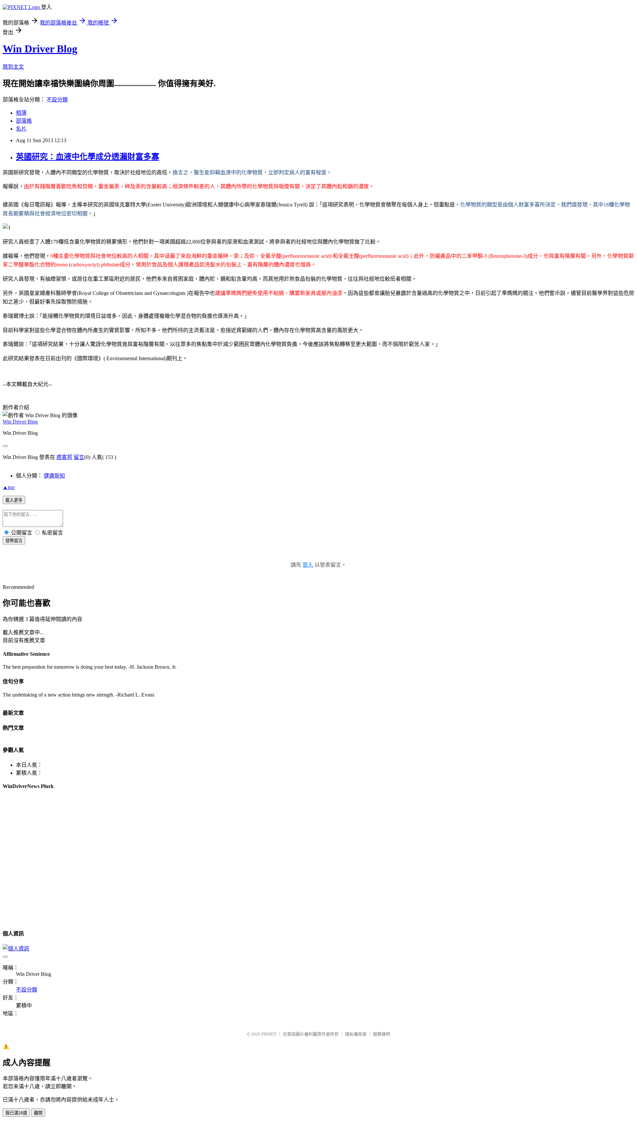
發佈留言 (14, 540)
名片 (21, 129)
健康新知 (54, 476)
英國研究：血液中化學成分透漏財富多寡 (87, 156)
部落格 (24, 121)
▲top (9, 487)
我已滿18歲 (16, 1112)
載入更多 (14, 500)
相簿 (21, 113)
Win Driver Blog (40, 49)
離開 (38, 1112)
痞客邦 (64, 457)
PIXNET (268, 1034)
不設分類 (57, 99)
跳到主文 (13, 67)
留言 (79, 457)
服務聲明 (381, 1034)
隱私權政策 (356, 1034)
